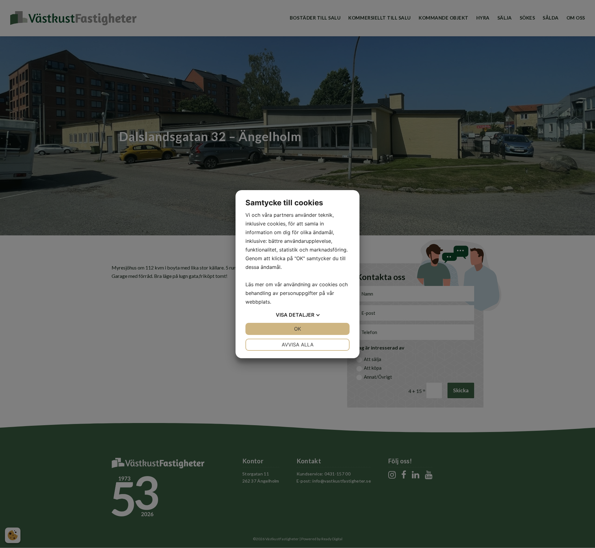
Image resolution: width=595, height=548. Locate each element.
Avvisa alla (298, 344)
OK (297, 329)
